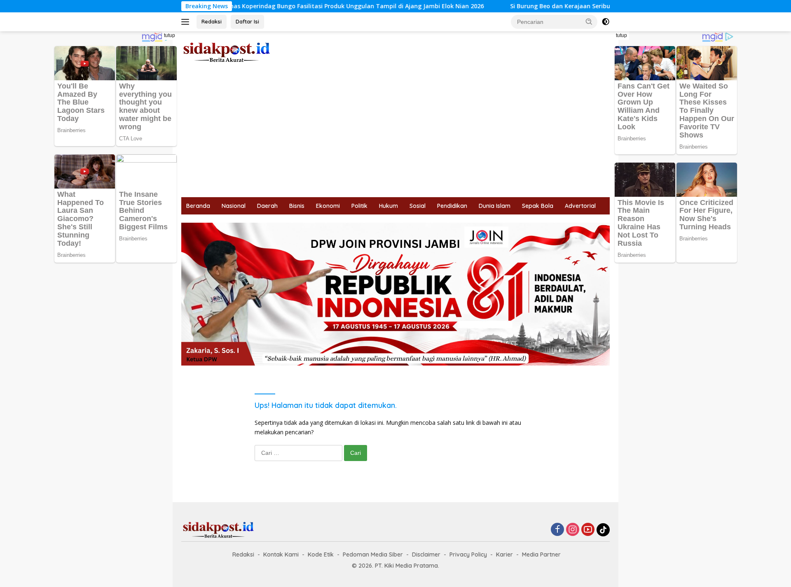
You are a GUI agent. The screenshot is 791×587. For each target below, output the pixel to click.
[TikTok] (603, 529)
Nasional (234, 206)
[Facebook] (557, 530)
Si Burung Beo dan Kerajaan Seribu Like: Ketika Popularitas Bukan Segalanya (592, 6)
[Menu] (186, 22)
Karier (504, 554)
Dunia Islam (494, 206)
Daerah (267, 206)
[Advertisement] (395, 135)
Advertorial (580, 206)
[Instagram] (572, 530)
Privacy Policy (468, 554)
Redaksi (211, 21)
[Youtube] (587, 530)
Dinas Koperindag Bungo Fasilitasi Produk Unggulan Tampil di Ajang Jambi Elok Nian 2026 (325, 6)
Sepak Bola (537, 206)
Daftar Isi (247, 21)
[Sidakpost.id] (226, 52)
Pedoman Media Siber (373, 554)
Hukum (388, 206)
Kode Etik (321, 554)
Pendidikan (452, 206)
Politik (359, 206)
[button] (589, 21)
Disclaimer (426, 554)
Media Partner (541, 554)
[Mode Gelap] (605, 22)
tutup (169, 35)
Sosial (418, 206)
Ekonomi (328, 206)
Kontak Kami (281, 554)
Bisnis (296, 206)
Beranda (198, 206)
